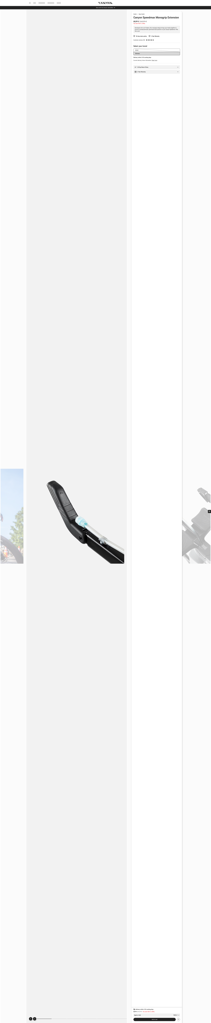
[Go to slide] (59, 1018)
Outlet (135, 14)
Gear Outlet (141, 14)
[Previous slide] (30, 1018)
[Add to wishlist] (178, 1019)
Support (59, 3)
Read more (154, 60)
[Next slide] (34, 1018)
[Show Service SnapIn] (209, 511)
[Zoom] (76, 518)
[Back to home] (105, 3)
